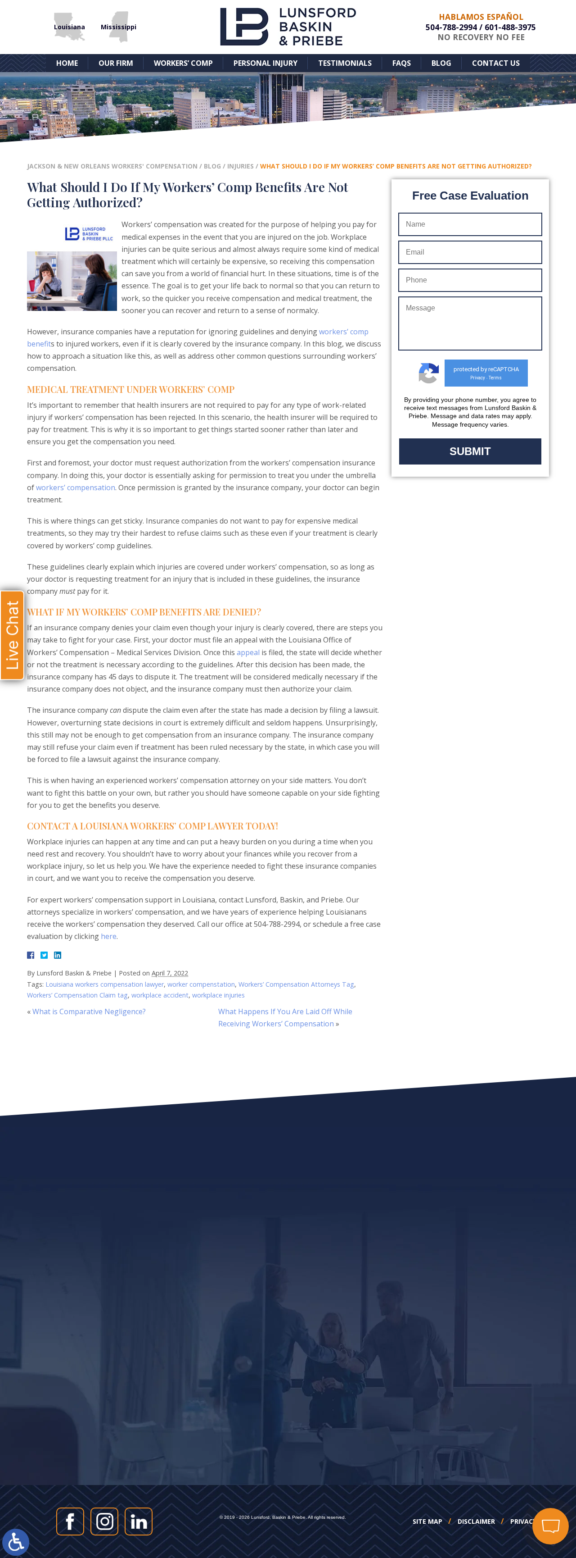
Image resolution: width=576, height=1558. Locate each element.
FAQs (401, 63)
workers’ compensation (75, 487)
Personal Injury (265, 63)
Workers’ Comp (183, 63)
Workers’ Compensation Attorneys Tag (296, 984)
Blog (441, 63)
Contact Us (496, 63)
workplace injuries (218, 995)
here (109, 936)
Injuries (240, 166)
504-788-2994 (451, 27)
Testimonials (345, 63)
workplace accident (160, 995)
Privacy (477, 377)
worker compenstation (201, 984)
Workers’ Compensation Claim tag (77, 995)
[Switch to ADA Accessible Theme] (15, 1542)
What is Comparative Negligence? (89, 1011)
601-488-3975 (510, 27)
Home (67, 63)
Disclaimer (476, 1521)
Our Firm (116, 63)
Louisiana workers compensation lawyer (104, 984)
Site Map (427, 1521)
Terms (495, 377)
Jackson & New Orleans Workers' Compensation (112, 166)
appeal (248, 652)
